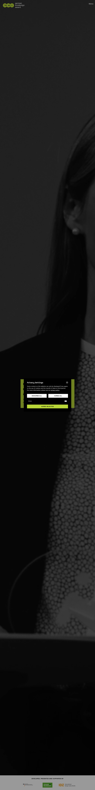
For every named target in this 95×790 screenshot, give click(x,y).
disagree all (37, 396)
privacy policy (55, 390)
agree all (58, 396)
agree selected (47, 406)
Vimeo (30, 401)
